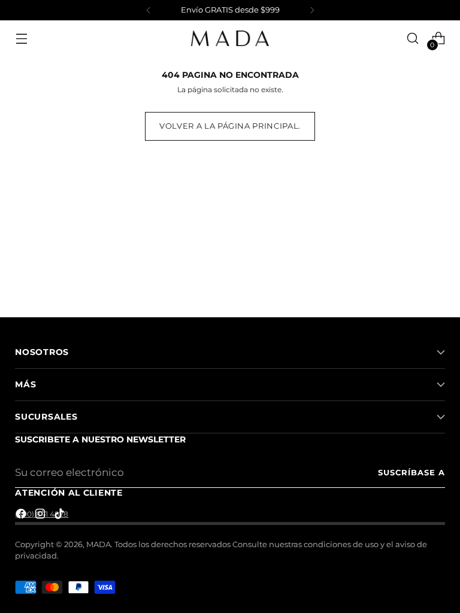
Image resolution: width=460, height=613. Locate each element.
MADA (98, 544)
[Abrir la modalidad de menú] (21, 38)
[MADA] (230, 38)
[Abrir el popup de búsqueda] (413, 38)
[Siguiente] (312, 10)
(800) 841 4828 (41, 513)
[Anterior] (148, 10)
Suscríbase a (411, 472)
